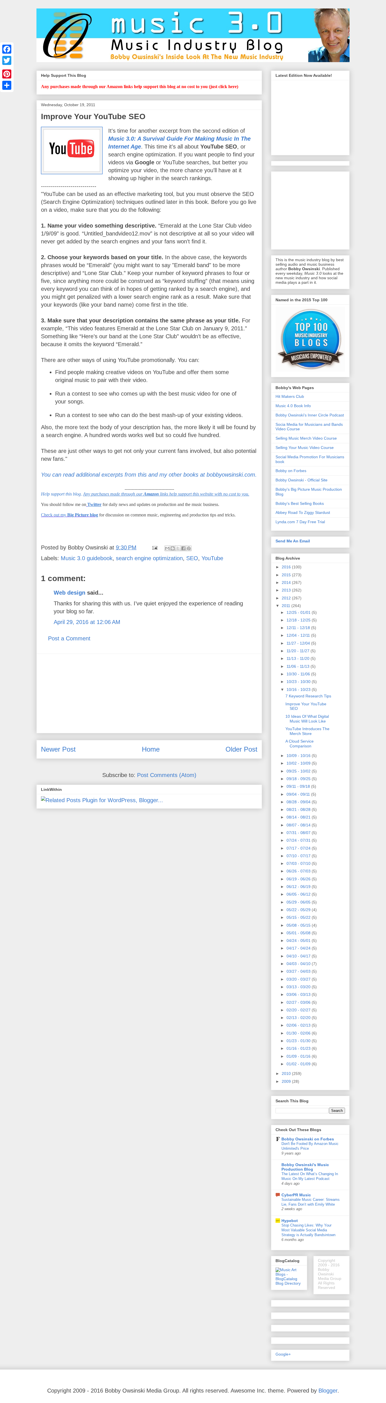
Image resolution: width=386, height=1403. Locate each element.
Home (151, 749)
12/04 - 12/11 (299, 635)
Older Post (241, 749)
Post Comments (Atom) (166, 775)
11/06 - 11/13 (299, 666)
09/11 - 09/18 (299, 786)
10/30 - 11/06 (299, 674)
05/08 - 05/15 (299, 925)
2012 (287, 598)
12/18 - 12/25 (299, 620)
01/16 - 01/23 (299, 1048)
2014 (287, 582)
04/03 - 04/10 (299, 963)
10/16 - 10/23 (299, 689)
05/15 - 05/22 (299, 917)
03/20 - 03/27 (299, 979)
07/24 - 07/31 (299, 840)
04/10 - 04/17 (299, 956)
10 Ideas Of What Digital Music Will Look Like (307, 718)
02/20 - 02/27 (299, 1010)
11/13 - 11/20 (299, 658)
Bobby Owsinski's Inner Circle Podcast (310, 415)
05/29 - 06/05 (299, 902)
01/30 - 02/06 (299, 1033)
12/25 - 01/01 (299, 612)
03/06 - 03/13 (299, 994)
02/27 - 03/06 (299, 1002)
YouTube (212, 558)
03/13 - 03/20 (299, 987)
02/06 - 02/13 (299, 1025)
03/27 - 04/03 (299, 971)
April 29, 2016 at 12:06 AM (87, 622)
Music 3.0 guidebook (86, 558)
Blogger (327, 1390)
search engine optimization (149, 558)
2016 (287, 567)
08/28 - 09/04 (299, 802)
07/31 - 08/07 (299, 832)
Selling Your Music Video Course (305, 447)
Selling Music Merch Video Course (306, 438)
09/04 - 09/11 (299, 794)
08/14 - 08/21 (299, 817)
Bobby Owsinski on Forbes (307, 1139)
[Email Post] (154, 547)
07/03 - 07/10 (299, 863)
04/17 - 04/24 (299, 948)
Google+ (283, 1354)
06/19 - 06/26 (299, 879)
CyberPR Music (296, 1195)
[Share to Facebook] (183, 548)
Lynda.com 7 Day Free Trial (300, 522)
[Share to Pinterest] (189, 548)
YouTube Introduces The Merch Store (307, 731)
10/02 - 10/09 (299, 763)
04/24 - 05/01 (299, 940)
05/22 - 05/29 (299, 909)
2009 (287, 1081)
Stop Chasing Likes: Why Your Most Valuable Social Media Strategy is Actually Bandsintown (308, 1230)
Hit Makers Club (290, 396)
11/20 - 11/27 (299, 651)
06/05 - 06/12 (299, 894)
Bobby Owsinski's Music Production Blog (305, 1166)
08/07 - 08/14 (299, 825)
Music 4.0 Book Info (293, 405)
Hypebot (289, 1220)
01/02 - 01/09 (299, 1064)
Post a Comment (69, 638)
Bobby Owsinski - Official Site (302, 480)
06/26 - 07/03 (299, 871)
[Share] (6, 85)
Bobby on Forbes (291, 470)
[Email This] (167, 548)
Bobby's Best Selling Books (300, 503)
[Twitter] (6, 60)
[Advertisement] (149, 693)
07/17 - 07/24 (299, 848)
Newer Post (58, 749)
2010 (287, 1073)
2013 (287, 590)
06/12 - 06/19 (299, 886)
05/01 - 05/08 (299, 933)
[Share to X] (178, 548)
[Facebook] (6, 49)
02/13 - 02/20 (299, 1017)
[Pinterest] (6, 74)
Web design (69, 593)
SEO (192, 558)
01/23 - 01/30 (299, 1040)
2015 (287, 575)
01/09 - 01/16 (299, 1056)
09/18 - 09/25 (299, 778)
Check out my (69, 514)
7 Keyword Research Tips (308, 696)
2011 (286, 605)
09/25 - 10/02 (299, 771)
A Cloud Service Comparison (299, 743)
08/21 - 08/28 (299, 809)
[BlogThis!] (172, 548)
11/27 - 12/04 (299, 643)
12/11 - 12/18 (299, 627)
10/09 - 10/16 (299, 755)
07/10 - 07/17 (299, 856)
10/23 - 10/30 (299, 681)
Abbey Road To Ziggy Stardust (303, 512)
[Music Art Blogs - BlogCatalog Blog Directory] (289, 1283)
